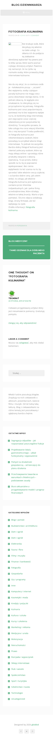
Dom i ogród (17, 531)
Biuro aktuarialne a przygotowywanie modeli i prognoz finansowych (27, 489)
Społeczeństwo (18, 675)
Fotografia (22, 226)
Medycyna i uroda (19, 633)
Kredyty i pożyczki (19, 603)
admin (22, 35)
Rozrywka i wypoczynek (22, 657)
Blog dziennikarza (26, 4)
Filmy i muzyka (18, 555)
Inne (13, 585)
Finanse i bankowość (21, 561)
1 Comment (34, 35)
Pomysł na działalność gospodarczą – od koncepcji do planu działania (25, 465)
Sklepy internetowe (20, 663)
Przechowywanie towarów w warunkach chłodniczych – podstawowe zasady (24, 477)
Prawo (14, 651)
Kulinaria (15, 609)
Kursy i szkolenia (19, 621)
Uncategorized (18, 699)
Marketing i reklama (20, 627)
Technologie (17, 693)
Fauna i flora (17, 549)
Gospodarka (17, 573)
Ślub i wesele (17, 669)
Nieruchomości (18, 645)
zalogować (24, 342)
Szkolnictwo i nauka (20, 687)
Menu (26, 13)
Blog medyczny (17, 241)
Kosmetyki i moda (19, 597)
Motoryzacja (17, 639)
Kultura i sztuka (18, 615)
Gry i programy (18, 579)
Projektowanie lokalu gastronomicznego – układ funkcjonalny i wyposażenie (24, 452)
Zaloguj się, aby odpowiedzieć (22, 323)
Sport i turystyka (19, 681)
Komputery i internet (21, 591)
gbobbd (35, 724)
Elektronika (16, 543)
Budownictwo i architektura (24, 526)
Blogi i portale (17, 519)
